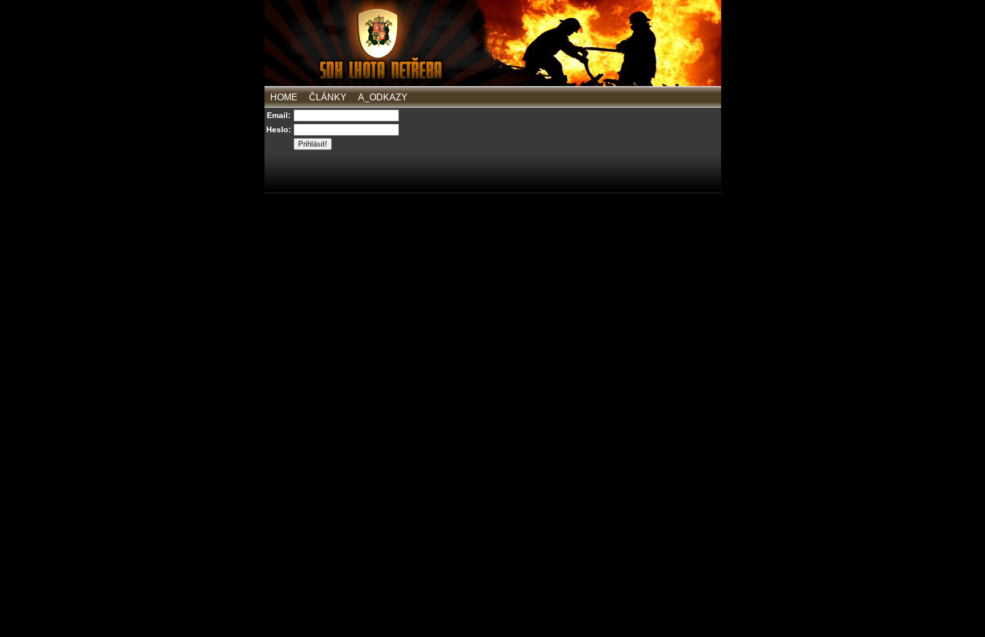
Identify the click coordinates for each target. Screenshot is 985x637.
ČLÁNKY (328, 97)
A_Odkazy (383, 97)
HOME (284, 97)
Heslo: (278, 129)
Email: (279, 115)
